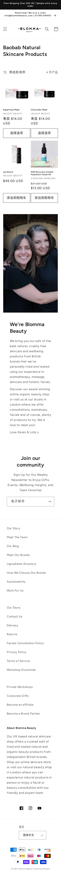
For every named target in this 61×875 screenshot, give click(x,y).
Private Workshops (20, 687)
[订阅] (49, 501)
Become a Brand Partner (23, 713)
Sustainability (16, 581)
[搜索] (47, 29)
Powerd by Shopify (41, 869)
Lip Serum (8, 172)
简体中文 (28, 835)
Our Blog (13, 546)
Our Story (13, 528)
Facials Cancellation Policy (25, 643)
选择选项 (16, 133)
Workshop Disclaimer (21, 669)
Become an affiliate (20, 704)
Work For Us (15, 590)
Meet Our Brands (18, 555)
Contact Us (14, 616)
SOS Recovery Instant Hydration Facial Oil (42, 173)
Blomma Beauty (26, 869)
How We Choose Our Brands (26, 572)
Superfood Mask (11, 110)
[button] (5, 29)
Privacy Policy (16, 652)
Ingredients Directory (21, 564)
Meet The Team (17, 537)
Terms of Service (18, 661)
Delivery (12, 625)
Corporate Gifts (18, 695)
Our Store (13, 607)
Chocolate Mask (39, 110)
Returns (12, 634)
